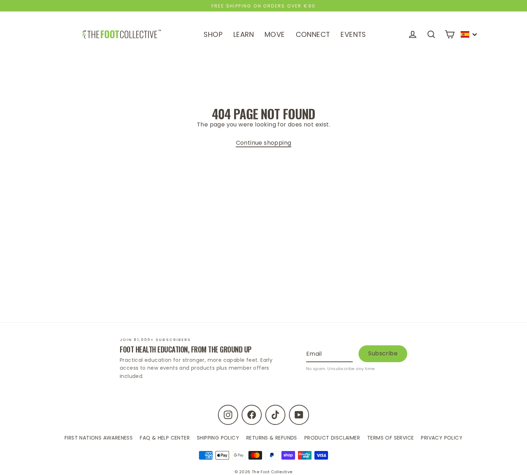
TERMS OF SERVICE (390, 437)
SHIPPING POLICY (218, 437)
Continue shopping (263, 143)
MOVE (275, 34)
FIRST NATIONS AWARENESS (99, 437)
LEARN (243, 34)
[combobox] (468, 34)
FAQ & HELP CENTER (165, 437)
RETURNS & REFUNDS (271, 437)
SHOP (213, 34)
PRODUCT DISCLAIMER (332, 437)
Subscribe (383, 353)
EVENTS (353, 34)
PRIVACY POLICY (441, 437)
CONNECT (313, 34)
